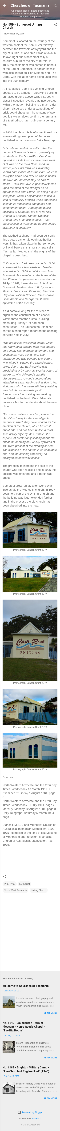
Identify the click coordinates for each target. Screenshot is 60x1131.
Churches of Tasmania (30, 5)
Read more (50, 1013)
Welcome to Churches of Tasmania (26, 985)
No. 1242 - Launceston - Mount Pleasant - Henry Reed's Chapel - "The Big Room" (24, 1026)
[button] (55, 25)
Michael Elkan (37, 1119)
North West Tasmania (15, 890)
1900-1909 (9, 884)
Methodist (24, 884)
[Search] (55, 6)
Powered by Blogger (32, 1112)
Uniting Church (38, 890)
